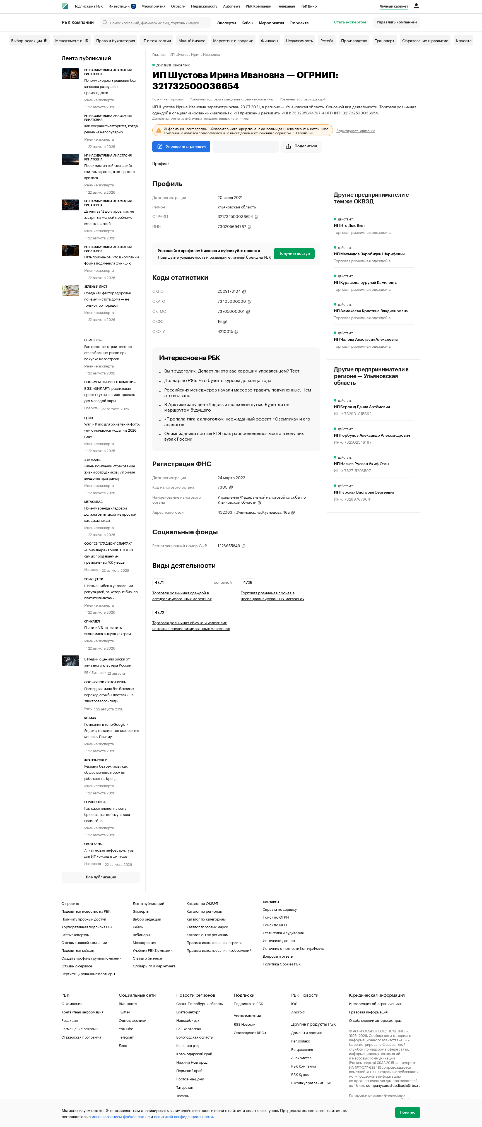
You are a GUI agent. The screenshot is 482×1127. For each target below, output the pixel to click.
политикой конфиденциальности (183, 1116)
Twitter (124, 1011)
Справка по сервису (280, 909)
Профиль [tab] (160, 164)
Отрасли (178, 6)
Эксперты (226, 23)
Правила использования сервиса (214, 942)
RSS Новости (245, 1024)
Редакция (69, 1020)
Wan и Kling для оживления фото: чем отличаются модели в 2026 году (112, 430)
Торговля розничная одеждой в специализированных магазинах (181, 595)
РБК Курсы (300, 1074)
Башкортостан (188, 1028)
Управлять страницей (186, 146)
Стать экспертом (350, 22)
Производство (354, 40)
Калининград (187, 1045)
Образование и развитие (425, 40)
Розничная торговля (167, 98)
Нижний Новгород (192, 1061)
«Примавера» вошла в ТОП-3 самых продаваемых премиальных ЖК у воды (108, 555)
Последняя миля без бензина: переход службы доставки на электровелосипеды (109, 694)
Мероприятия (153, 6)
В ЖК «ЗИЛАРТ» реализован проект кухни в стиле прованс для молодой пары (109, 394)
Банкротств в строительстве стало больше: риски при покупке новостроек (108, 352)
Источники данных (279, 940)
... (325, 5)
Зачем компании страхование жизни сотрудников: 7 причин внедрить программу (109, 471)
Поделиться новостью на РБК (85, 911)
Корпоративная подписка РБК (87, 926)
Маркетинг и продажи (233, 40)
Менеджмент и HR (71, 40)
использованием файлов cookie (121, 1116)
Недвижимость (204, 6)
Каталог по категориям (206, 918)
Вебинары (141, 934)
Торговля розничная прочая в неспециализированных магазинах (272, 595)
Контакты (271, 902)
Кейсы (247, 23)
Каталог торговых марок (207, 926)
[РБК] (65, 6)
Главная (159, 54)
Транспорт (384, 40)
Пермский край (189, 1070)
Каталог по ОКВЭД (202, 903)
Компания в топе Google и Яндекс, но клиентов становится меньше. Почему (111, 730)
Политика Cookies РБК (282, 963)
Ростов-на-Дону (190, 1078)
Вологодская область (194, 1036)
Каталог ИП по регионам (207, 934)
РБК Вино (308, 6)
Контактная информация (82, 1011)
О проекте (299, 23)
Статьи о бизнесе (147, 957)
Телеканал (286, 6)
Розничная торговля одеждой (303, 98)
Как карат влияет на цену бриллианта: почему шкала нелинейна (107, 814)
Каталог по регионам (204, 911)
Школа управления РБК (311, 1082)
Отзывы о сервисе (76, 965)
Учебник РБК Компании (153, 950)
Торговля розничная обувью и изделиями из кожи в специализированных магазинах (191, 625)
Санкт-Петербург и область (199, 1003)
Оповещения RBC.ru (251, 1032)
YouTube (126, 1028)
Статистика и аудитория (283, 932)
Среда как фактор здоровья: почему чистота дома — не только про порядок (108, 298)
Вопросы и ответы (278, 955)
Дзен (123, 1045)
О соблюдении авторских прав (375, 1020)
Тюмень (182, 1095)
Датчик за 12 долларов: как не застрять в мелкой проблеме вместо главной (109, 217)
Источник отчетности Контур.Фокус (293, 948)
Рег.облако (300, 1040)
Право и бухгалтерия (115, 40)
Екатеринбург (188, 1011)
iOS (294, 1003)
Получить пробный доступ (83, 918)
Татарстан (184, 1087)
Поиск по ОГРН (276, 916)
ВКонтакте (127, 1003)
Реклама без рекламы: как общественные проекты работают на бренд (106, 772)
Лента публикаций (86, 58)
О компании (72, 1003)
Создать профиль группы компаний (91, 957)
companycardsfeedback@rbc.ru (393, 1085)
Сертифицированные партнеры (88, 973)
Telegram (126, 1036)
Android (298, 1011)
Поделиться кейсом (78, 950)
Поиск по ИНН (275, 924)
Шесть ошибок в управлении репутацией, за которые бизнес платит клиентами (111, 591)
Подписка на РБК (88, 6)
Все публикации (101, 877)
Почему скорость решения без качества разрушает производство (110, 86)
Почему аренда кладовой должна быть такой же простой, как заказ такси (111, 514)
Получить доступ (294, 254)
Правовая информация (368, 1011)
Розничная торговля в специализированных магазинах (231, 98)
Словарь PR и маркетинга (154, 965)
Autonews (231, 6)
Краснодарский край (194, 1053)
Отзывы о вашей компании (84, 942)
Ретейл (326, 40)
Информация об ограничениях (375, 1003)
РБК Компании (258, 6)
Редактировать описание (355, 130)
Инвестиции (120, 6)
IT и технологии (157, 40)
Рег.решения (302, 1049)
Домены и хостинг (306, 1032)
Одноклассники (132, 1020)
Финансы (269, 40)
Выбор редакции (26, 40)
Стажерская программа (81, 1036)
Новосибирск (187, 1020)
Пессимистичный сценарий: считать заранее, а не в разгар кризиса (109, 171)
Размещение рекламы (79, 1028)
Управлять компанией (397, 22)
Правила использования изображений (219, 950)
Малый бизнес (192, 40)
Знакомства (301, 1057)
